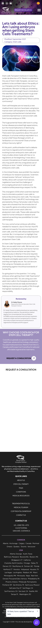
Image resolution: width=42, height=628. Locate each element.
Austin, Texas (27, 554)
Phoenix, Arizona (12, 582)
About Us (21, 480)
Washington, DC (25, 594)
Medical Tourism (21, 507)
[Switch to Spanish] (38, 3)
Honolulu (16, 569)
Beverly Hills (24, 557)
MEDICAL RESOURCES (21, 495)
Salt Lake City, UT (15, 588)
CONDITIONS (21, 492)
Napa (28, 576)
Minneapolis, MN (10, 576)
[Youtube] (10, 3)
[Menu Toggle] (39, 10)
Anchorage (13, 543)
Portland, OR (7, 585)
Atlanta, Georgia (16, 554)
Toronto (23, 546)
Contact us (21, 515)
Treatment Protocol (21, 503)
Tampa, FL (14, 594)
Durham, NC (28, 566)
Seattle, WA (33, 591)
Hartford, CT (7, 569)
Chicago (27, 563)
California (27, 560)
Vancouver (31, 546)
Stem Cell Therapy (21, 484)
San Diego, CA (28, 588)
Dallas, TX (34, 563)
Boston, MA (34, 557)
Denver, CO (7, 566)
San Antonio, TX (18, 585)
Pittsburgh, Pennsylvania (28, 582)
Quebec (16, 546)
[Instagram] (6, 3)
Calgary (21, 543)
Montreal (35, 543)
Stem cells (17, 42)
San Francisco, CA (10, 591)
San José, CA (23, 591)
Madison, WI (27, 572)
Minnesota (21, 576)
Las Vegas (8, 572)
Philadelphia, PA (33, 579)
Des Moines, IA (17, 566)
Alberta (5, 543)
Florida (36, 566)
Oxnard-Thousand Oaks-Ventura (15, 579)
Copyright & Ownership (21, 511)
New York (34, 576)
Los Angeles (17, 572)
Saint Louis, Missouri (32, 585)
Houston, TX (34, 569)
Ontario (9, 546)
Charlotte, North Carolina (13, 563)
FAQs (21, 488)
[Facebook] (2, 3)
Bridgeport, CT (17, 560)
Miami (35, 572)
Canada (28, 543)
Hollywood (25, 569)
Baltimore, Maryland (11, 557)
